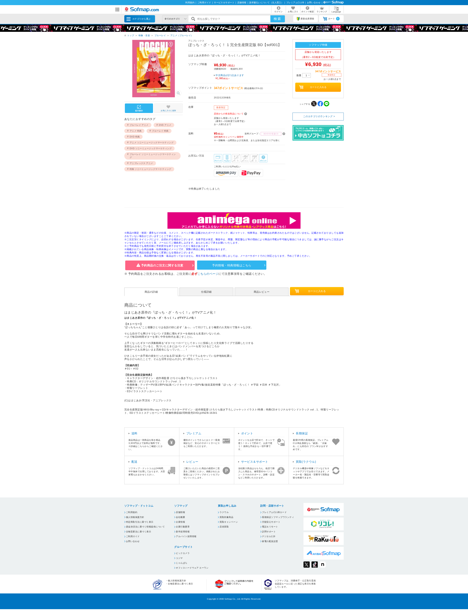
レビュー (192, 461)
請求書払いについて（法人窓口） (266, 2)
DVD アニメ (165, 125)
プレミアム (193, 433)
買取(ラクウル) (306, 461)
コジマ (179, 558)
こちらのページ (207, 273)
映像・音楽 (144, 35)
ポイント (247, 433)
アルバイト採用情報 (186, 536)
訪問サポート (269, 531)
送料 (134, 433)
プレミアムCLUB (295, 2)
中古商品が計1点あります (230, 77)
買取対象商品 (226, 517)
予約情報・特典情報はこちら (231, 265)
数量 (299, 75)
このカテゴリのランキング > (319, 116)
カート (333, 18)
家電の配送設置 (270, 541)
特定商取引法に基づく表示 (139, 522)
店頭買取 (224, 526)
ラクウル (224, 512)
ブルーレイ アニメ (139, 125)
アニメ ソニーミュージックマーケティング (152, 142)
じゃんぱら (181, 563)
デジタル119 (268, 536)
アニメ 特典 (136, 131)
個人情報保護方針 (135, 517)
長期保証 (302, 433)
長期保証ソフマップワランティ (278, 517)
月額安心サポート (271, 522)
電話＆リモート (270, 526)
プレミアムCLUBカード (274, 512)
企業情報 (180, 522)
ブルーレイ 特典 (160, 131)
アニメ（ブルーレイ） (181, 35)
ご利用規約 (131, 512)
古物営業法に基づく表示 (138, 531)
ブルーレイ (160, 35)
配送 (134, 461)
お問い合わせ (314, 2)
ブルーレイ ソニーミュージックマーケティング (153, 156)
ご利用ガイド (204, 2)
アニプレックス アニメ (141, 163)
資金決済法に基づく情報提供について (145, 526)
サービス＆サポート (224, 2)
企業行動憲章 (183, 526)
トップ (130, 35)
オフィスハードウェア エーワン (192, 568)
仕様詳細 (206, 291)
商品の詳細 (151, 291)
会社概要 (180, 517)
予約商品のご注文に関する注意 (162, 265)
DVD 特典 (135, 136)
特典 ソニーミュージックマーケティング (150, 169)
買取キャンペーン (229, 522)
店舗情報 (241, 2)
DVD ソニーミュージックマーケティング (151, 148)
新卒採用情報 (183, 531)
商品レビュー (262, 291)
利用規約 (190, 2)
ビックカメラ (183, 553)
